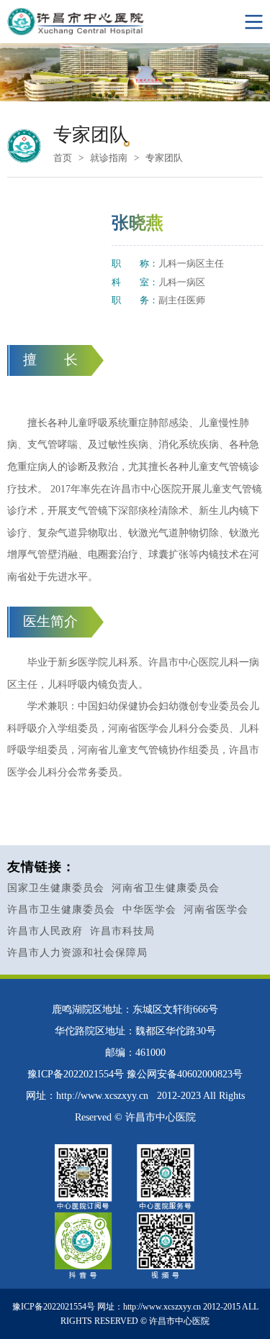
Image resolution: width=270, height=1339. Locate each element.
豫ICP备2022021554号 (75, 1074)
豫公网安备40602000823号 (185, 1074)
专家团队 (164, 157)
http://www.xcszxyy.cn (102, 1095)
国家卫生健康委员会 (55, 888)
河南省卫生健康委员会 (166, 888)
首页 (62, 157)
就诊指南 (108, 157)
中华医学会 (149, 909)
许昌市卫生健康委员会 (61, 909)
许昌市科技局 (122, 931)
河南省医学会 (216, 909)
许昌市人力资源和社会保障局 (77, 952)
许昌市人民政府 (45, 931)
